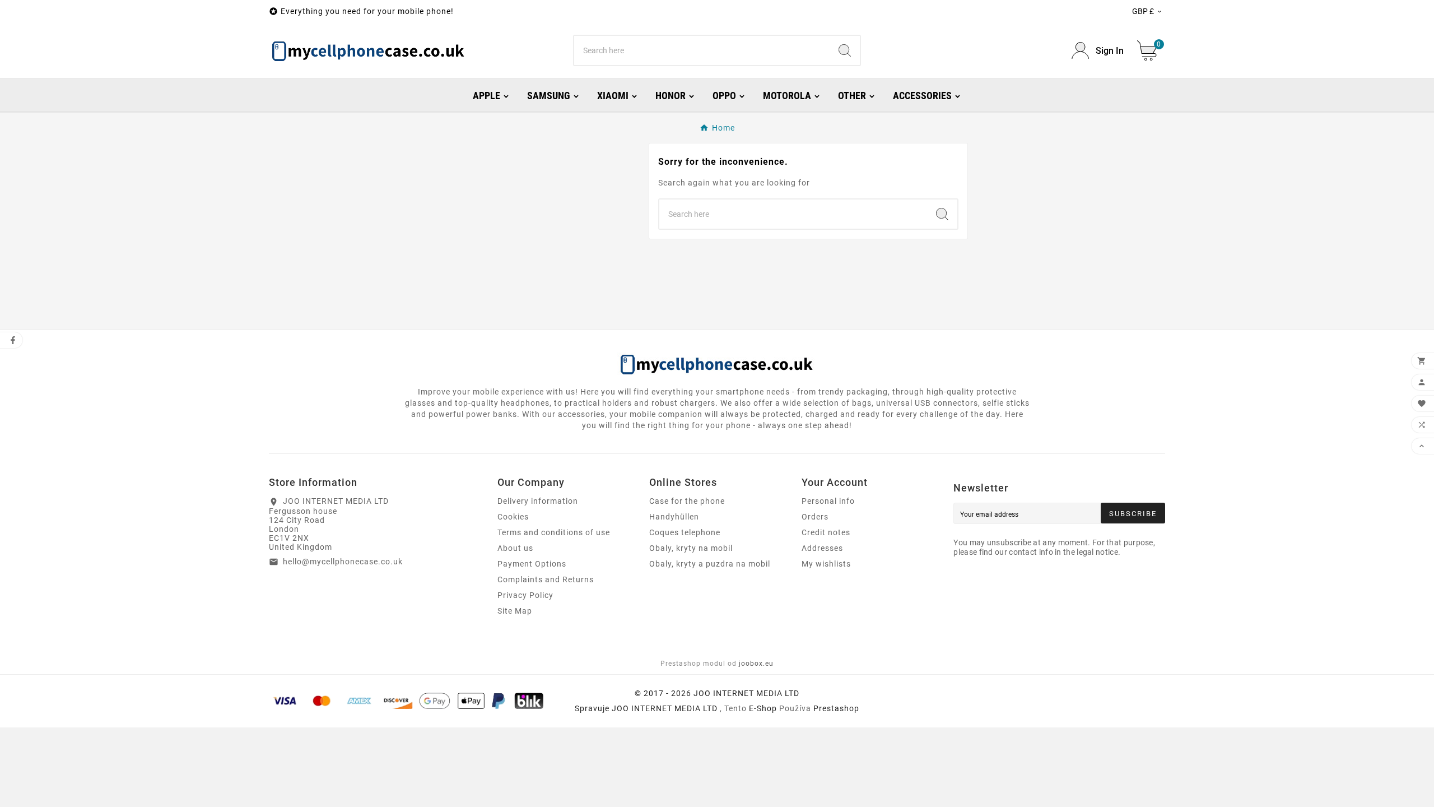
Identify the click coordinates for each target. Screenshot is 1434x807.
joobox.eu (756, 663)
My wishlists (826, 563)
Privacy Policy (525, 595)
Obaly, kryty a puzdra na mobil (709, 563)
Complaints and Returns (545, 579)
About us (515, 548)
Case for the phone (687, 501)
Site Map (514, 610)
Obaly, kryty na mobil (691, 548)
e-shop (763, 708)
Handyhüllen (674, 516)
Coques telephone (684, 532)
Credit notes (826, 532)
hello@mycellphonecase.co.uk (343, 561)
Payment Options (531, 563)
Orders (815, 516)
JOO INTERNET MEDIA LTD (665, 708)
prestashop (836, 708)
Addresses (822, 548)
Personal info (828, 501)
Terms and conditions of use (553, 532)
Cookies (513, 516)
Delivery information (537, 501)
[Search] (845, 50)
